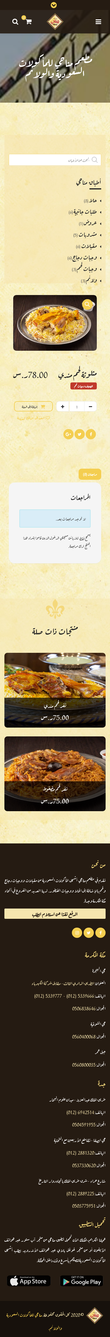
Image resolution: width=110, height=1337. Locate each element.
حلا (93, 199)
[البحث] (15, 21)
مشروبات (87, 233)
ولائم (91, 279)
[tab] (88, 474)
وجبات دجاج (84, 256)
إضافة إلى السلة (30, 406)
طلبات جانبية (85, 210)
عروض (90, 222)
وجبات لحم (87, 267)
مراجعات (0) (90, 474)
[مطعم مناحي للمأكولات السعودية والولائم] (55, 21)
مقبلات (89, 245)
